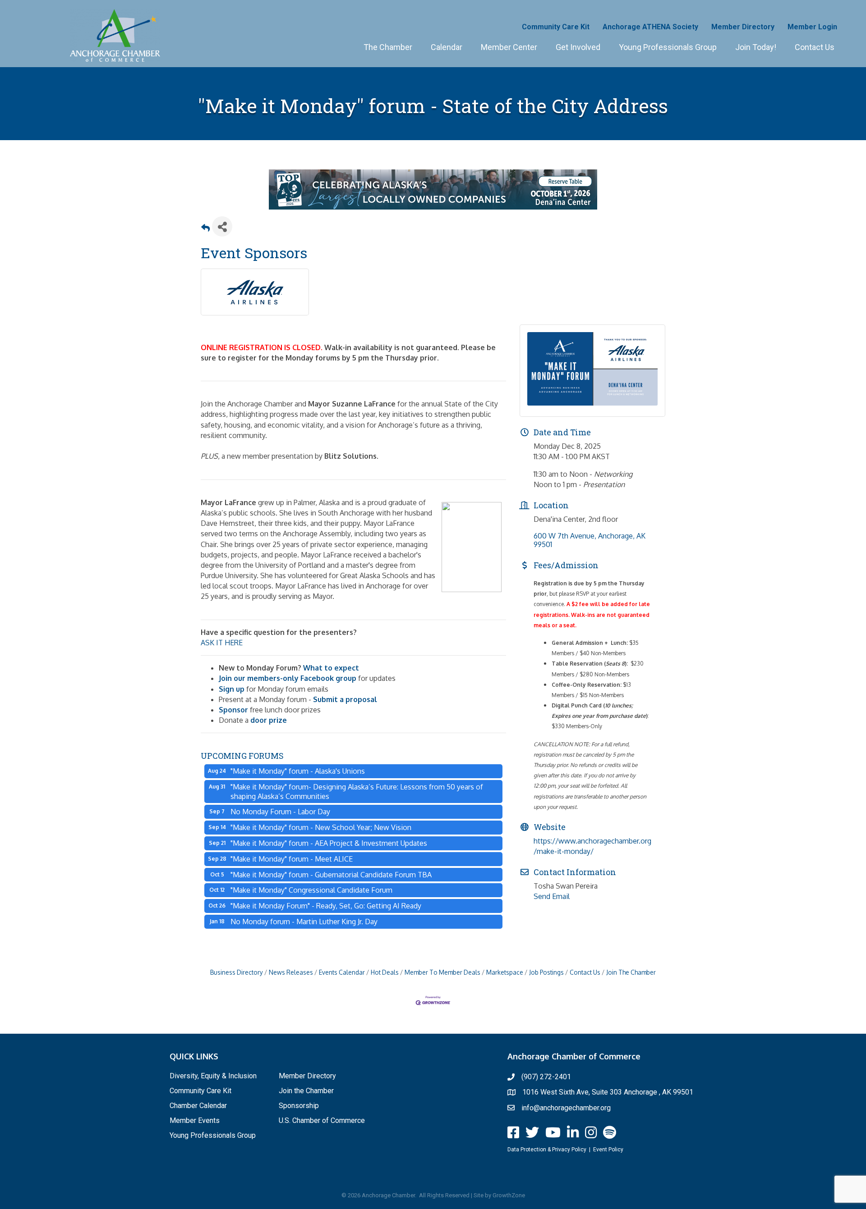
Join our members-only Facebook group (287, 678)
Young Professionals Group (668, 47)
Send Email (552, 896)
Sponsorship (299, 1105)
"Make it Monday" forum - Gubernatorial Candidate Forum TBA (331, 874)
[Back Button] (205, 229)
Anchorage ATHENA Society (650, 27)
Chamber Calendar (198, 1105)
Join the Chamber (306, 1090)
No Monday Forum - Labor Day (280, 811)
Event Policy (608, 1149)
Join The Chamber (631, 972)
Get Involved (578, 47)
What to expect (331, 667)
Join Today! (755, 47)
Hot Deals (385, 972)
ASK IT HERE (222, 642)
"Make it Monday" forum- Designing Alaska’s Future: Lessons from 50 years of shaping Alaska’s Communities (356, 791)
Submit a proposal (345, 699)
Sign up (231, 688)
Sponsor (233, 709)
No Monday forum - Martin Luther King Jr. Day (304, 921)
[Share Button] (222, 226)
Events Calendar (342, 972)
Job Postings (546, 972)
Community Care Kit (556, 27)
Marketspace (504, 972)
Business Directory (236, 972)
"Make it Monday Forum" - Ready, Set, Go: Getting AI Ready (325, 905)
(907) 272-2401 (546, 1076)
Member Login (812, 27)
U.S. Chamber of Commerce (322, 1120)
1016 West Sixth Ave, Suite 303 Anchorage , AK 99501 (607, 1092)
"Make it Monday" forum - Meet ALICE (291, 858)
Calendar (446, 47)
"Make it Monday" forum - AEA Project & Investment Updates (328, 843)
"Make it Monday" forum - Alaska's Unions (297, 771)
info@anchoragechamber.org (566, 1108)
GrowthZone (509, 1195)
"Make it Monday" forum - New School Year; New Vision (320, 827)
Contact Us (814, 47)
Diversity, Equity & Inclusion (213, 1076)
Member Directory (742, 27)
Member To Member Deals (442, 972)
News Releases (291, 972)
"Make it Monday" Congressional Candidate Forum (311, 889)
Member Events (195, 1120)
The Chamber (388, 47)
